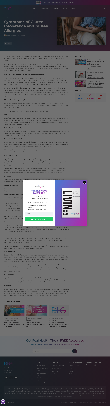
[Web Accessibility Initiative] (3, 402)
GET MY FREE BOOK (39, 219)
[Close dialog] (84, 182)
